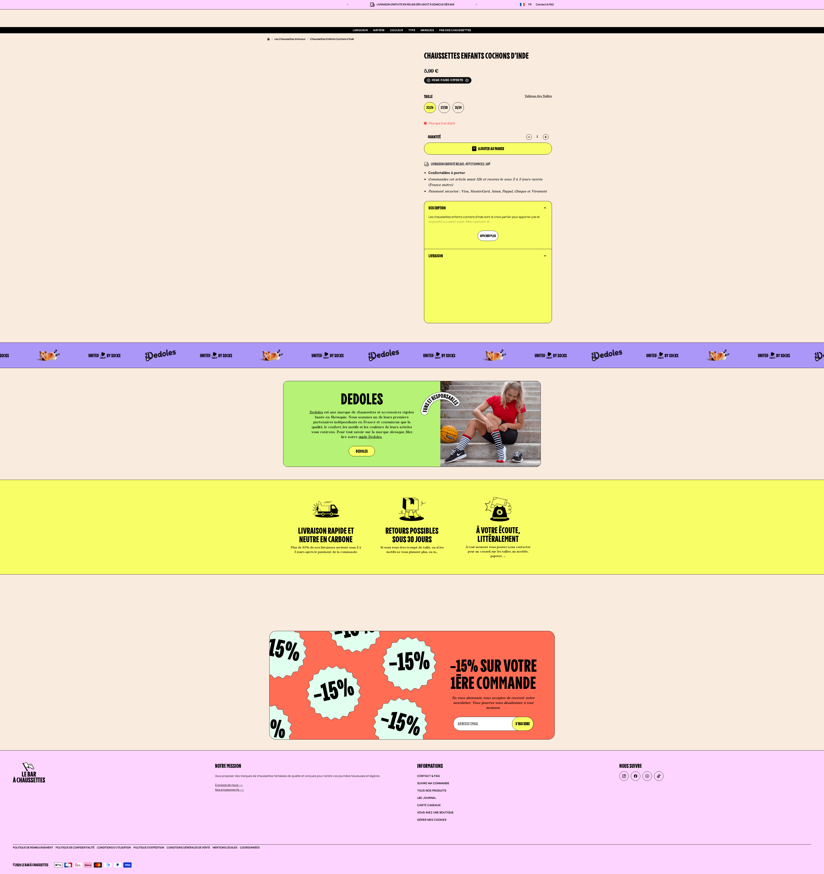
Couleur (396, 30)
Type (411, 30)
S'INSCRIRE (522, 724)
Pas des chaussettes (455, 30)
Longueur (360, 30)
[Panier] (547, 18)
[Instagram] (624, 776)
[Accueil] (268, 39)
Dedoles (316, 412)
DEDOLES (362, 451)
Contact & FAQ (545, 4)
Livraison (436, 256)
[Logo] (296, 18)
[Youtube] (647, 776)
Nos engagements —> (229, 790)
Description (437, 208)
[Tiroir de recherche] (526, 18)
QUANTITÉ (434, 137)
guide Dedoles (370, 437)
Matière (379, 30)
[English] (522, 4)
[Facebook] (635, 776)
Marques (427, 30)
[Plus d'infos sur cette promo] (467, 80)
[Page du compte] (536, 18)
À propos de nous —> (229, 785)
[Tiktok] (658, 776)
